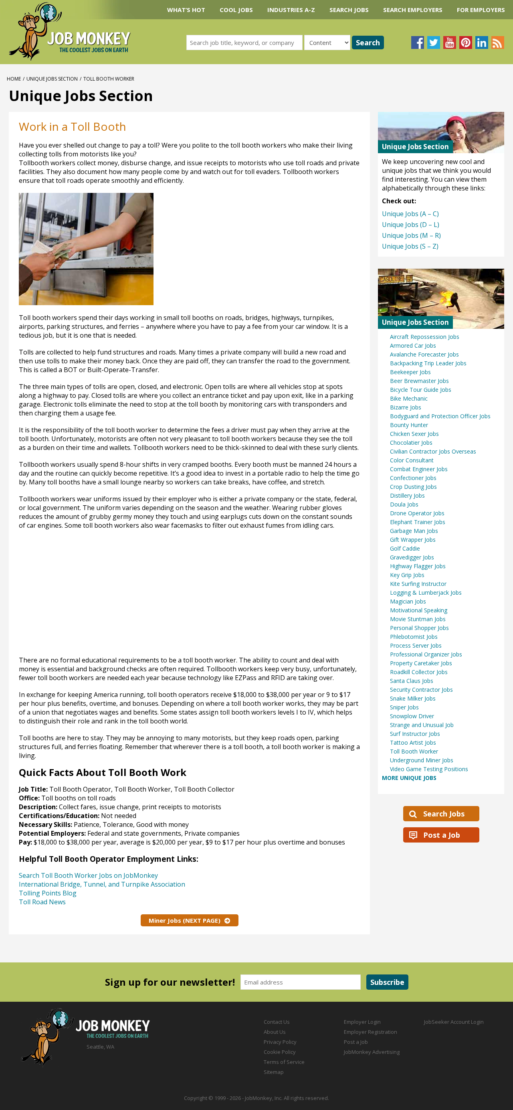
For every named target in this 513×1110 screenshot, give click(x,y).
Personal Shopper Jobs (419, 628)
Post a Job (441, 835)
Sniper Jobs (404, 707)
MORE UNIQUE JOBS (409, 778)
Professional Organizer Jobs (426, 654)
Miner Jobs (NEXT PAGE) (184, 920)
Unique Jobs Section (52, 78)
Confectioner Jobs (413, 478)
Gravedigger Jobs (412, 557)
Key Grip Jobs (407, 575)
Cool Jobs (236, 10)
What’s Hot (186, 10)
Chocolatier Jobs (411, 442)
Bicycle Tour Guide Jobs (420, 389)
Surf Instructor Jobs (415, 733)
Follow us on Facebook (417, 42)
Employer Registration (370, 1031)
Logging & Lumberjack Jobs (426, 592)
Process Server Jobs (416, 645)
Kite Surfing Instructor (418, 583)
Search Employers (412, 10)
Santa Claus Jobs (411, 681)
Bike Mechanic (409, 398)
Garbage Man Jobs (414, 531)
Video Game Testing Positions (429, 769)
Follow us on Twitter (433, 42)
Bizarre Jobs (405, 407)
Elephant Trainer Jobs (417, 522)
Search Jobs (349, 10)
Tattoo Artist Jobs (413, 742)
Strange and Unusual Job (422, 725)
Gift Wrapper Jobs (413, 539)
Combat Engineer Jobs (419, 469)
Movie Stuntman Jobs (418, 619)
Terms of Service (284, 1061)
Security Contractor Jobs (421, 689)
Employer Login (362, 1021)
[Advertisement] (292, 249)
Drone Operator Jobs (417, 513)
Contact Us (277, 1021)
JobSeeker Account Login (454, 1021)
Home (14, 78)
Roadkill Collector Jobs (419, 672)
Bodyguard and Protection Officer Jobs (440, 416)
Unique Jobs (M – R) (411, 235)
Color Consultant (412, 460)
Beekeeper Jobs (410, 372)
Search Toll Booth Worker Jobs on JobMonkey (88, 875)
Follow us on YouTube (449, 42)
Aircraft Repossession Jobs (424, 336)
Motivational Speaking (418, 610)
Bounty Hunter (409, 425)
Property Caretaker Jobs (421, 663)
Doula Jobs (404, 504)
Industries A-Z (291, 10)
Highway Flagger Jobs (418, 566)
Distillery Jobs (407, 495)
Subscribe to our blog (497, 42)
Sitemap (274, 1072)
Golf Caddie (405, 548)
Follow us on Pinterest (465, 42)
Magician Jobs (408, 601)
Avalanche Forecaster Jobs (424, 354)
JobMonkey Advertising (372, 1051)
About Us (275, 1031)
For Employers (481, 10)
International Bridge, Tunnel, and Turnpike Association (102, 884)
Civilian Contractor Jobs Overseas (433, 451)
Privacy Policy (280, 1041)
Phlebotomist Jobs (414, 636)
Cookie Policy (280, 1051)
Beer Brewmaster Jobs (419, 381)
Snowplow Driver (412, 716)
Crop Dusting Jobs (413, 486)
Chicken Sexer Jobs (414, 434)
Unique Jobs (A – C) (410, 213)
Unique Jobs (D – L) (410, 224)
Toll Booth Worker (414, 751)
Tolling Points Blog (48, 893)
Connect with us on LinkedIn (481, 42)
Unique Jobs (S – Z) (410, 246)
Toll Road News (42, 901)
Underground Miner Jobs (421, 760)
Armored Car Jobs (413, 345)
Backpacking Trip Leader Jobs (428, 363)
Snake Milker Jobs (413, 698)
